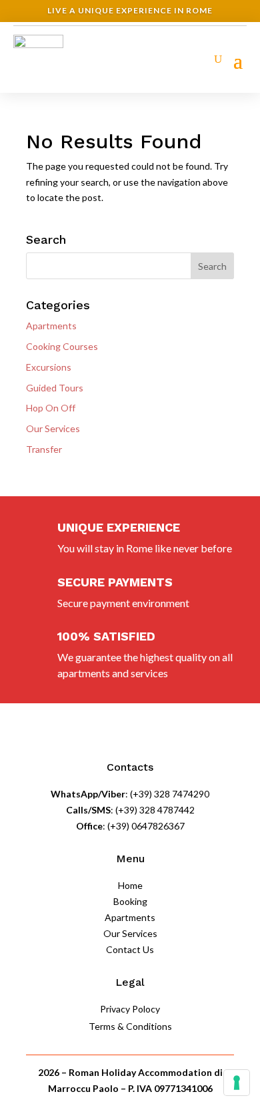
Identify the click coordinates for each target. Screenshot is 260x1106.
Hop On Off (50, 407)
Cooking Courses (62, 346)
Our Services (53, 428)
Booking (130, 901)
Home (130, 885)
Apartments (51, 325)
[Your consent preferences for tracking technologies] (236, 1082)
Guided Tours (54, 387)
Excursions (48, 367)
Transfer (44, 449)
